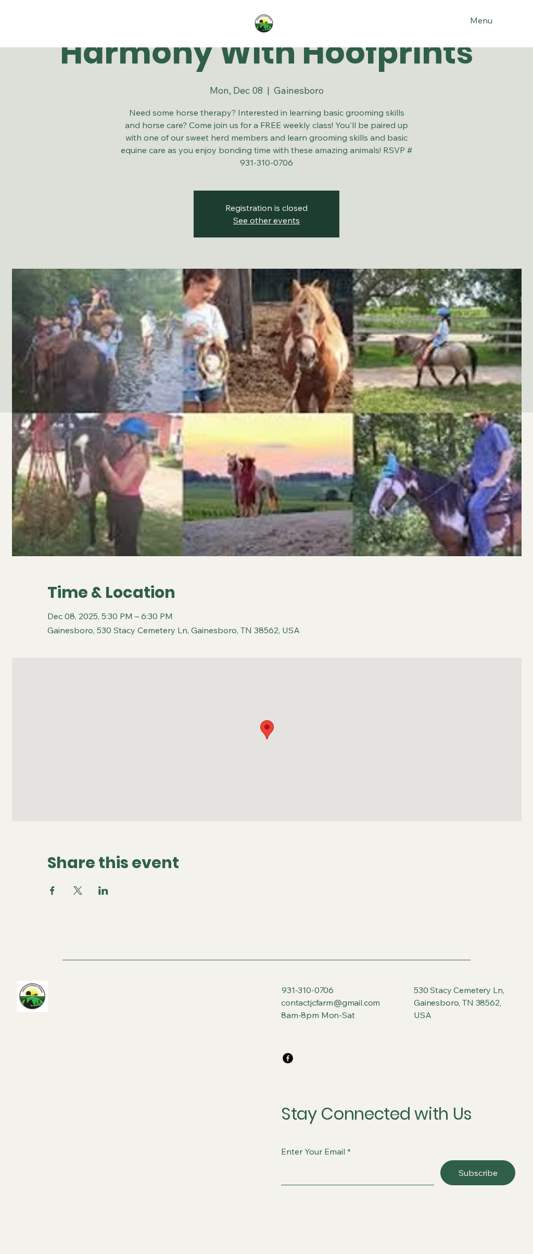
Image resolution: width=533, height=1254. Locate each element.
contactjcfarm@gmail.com (330, 1002)
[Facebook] (288, 1058)
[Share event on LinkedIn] (103, 890)
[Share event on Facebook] (52, 890)
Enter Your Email (313, 1151)
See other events (266, 220)
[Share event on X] (78, 890)
